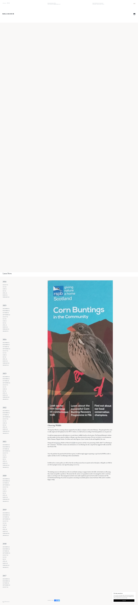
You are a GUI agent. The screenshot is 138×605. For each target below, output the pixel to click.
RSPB (73, 442)
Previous (6, 601)
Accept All (124, 600)
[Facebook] (7, 3)
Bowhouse (58, 442)
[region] (124, 597)
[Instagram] (8, 3)
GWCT (79, 430)
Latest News (7, 273)
